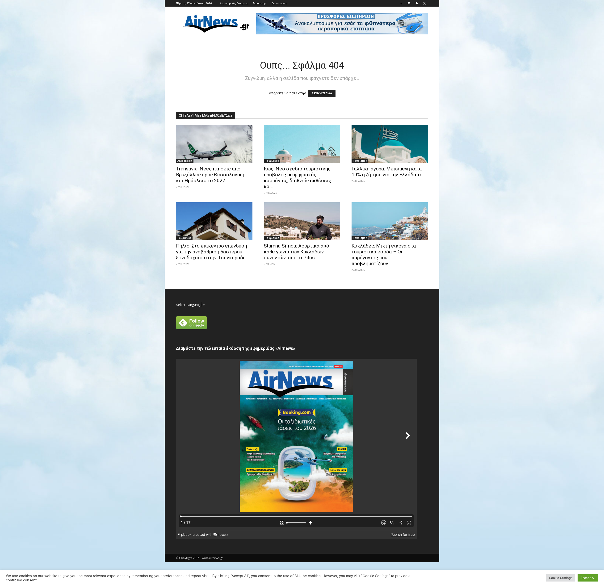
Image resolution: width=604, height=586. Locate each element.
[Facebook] (401, 3)
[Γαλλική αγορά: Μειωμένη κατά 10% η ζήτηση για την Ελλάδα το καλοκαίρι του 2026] (390, 144)
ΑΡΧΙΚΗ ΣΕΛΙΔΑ (322, 93)
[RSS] (416, 3)
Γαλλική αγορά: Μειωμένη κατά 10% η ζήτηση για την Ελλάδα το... (389, 171)
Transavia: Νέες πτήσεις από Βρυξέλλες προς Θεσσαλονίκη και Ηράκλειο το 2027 (210, 174)
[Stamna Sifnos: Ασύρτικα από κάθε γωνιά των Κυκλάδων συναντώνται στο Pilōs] (302, 221)
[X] (424, 3)
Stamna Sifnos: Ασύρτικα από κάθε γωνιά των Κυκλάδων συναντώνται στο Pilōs (296, 251)
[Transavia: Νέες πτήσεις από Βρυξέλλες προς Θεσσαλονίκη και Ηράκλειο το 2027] (214, 144)
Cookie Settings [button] (560, 578)
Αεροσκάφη (260, 3)
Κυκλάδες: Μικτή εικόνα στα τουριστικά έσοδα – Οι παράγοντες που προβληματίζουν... (384, 254)
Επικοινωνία (279, 3)
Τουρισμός (272, 160)
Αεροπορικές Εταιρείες (234, 3)
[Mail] (408, 3)
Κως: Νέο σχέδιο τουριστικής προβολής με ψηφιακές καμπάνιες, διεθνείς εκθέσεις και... (297, 177)
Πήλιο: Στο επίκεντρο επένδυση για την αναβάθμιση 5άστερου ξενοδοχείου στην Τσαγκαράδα (211, 251)
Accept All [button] (587, 578)
